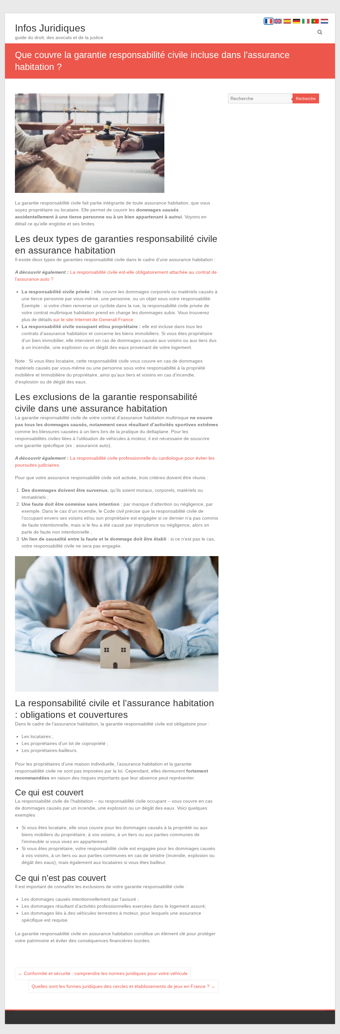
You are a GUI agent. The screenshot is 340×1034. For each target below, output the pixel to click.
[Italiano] (306, 21)
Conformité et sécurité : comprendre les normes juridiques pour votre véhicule (103, 973)
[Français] (269, 21)
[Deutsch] (296, 21)
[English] (278, 21)
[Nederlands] (324, 21)
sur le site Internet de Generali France (93, 319)
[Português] (315, 21)
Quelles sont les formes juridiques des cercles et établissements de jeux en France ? (123, 986)
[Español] (287, 21)
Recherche (306, 98)
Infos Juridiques (50, 28)
